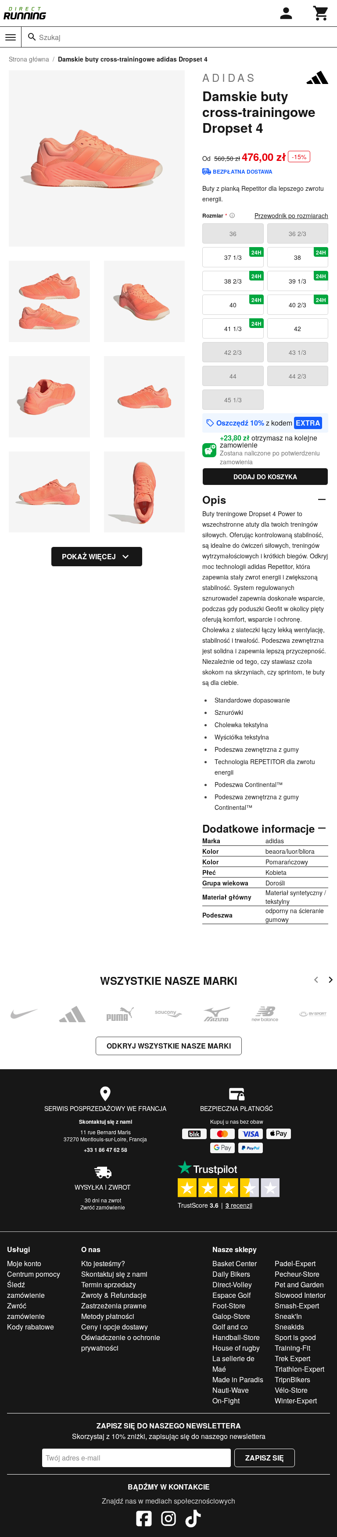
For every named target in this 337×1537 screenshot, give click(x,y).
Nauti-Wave (230, 1390)
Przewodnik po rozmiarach (291, 215)
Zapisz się (264, 1458)
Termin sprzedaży (108, 1284)
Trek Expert (292, 1358)
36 (233, 233)
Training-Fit (292, 1348)
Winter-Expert (296, 1400)
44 (233, 376)
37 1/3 (243, 255)
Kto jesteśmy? (103, 1263)
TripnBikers (292, 1379)
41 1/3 (243, 326)
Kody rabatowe (30, 1327)
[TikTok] (193, 1520)
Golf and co (230, 1327)
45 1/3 (233, 399)
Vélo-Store (291, 1390)
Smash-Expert (297, 1305)
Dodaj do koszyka (265, 476)
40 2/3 (307, 302)
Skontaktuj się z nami (105, 1121)
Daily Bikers (231, 1274)
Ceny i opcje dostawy (114, 1327)
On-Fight (226, 1400)
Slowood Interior (300, 1295)
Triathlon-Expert (299, 1369)
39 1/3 (307, 278)
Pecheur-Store (297, 1274)
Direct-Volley (232, 1284)
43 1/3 (297, 352)
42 (297, 328)
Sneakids (289, 1327)
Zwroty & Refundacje (114, 1295)
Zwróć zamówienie (102, 1207)
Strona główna (29, 59)
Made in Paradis (237, 1379)
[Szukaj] (32, 37)
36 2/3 (297, 233)
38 (310, 255)
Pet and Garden (299, 1284)
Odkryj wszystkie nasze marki (169, 1046)
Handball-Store (236, 1337)
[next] (330, 981)
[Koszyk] (321, 13)
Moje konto (24, 1263)
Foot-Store (228, 1305)
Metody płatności (107, 1316)
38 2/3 (243, 278)
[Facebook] (144, 1520)
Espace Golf (231, 1295)
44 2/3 (297, 376)
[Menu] (10, 37)
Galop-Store (231, 1316)
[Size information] (232, 215)
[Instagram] (168, 1520)
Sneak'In (288, 1316)
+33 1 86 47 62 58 (105, 1150)
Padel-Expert (295, 1263)
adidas (229, 77)
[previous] (316, 981)
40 (245, 302)
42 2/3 (233, 352)
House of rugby (236, 1348)
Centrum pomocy (33, 1274)
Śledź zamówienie (26, 1289)
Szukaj (50, 37)
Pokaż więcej (89, 556)
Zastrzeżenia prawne (114, 1305)
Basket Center (234, 1263)
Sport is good (295, 1337)
